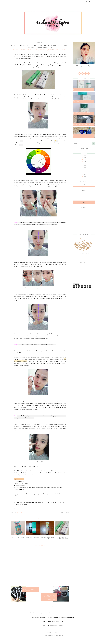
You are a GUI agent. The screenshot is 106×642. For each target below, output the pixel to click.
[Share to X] (17, 512)
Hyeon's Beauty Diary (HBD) (40, 50)
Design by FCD (59, 635)
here (42, 67)
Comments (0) (65, 512)
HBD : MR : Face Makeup (59, 49)
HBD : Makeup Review (46, 49)
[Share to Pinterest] (21, 512)
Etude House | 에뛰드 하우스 (31, 49)
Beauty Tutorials (18, 49)
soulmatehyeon (50, 635)
